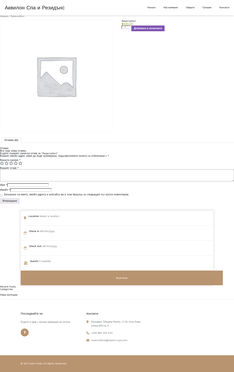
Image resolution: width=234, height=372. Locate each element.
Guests (34, 261)
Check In (34, 231)
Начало (151, 7)
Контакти (224, 7)
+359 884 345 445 (102, 332)
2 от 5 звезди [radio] (6, 163)
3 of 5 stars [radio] (11, 163)
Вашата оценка (10, 160)
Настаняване (170, 7)
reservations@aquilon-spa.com (109, 340)
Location (33, 216)
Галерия (206, 7)
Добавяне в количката (148, 28)
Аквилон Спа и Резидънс (35, 8)
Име (3, 184)
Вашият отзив (9, 167)
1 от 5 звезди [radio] (2, 163)
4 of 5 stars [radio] (16, 163)
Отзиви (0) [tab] (11, 140)
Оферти (190, 7)
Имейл (5, 189)
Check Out (35, 246)
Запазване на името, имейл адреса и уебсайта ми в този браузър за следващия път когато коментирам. (66, 194)
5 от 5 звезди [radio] (20, 163)
